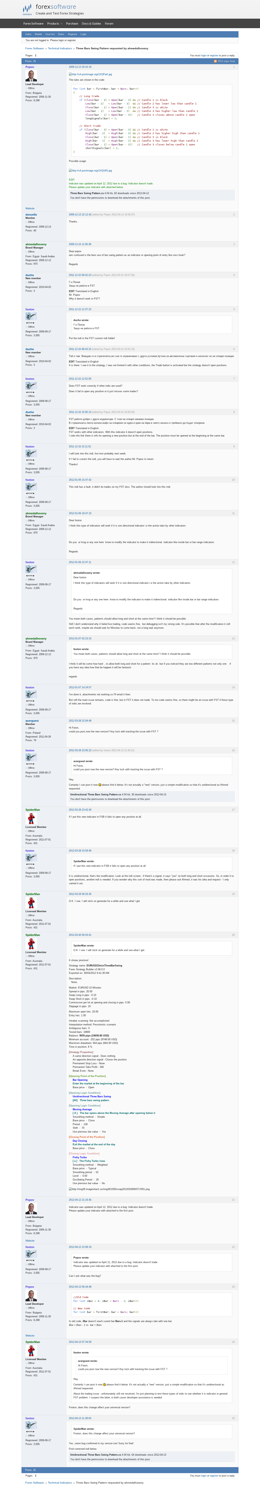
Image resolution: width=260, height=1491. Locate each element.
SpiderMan (33, 809)
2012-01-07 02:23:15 (80, 638)
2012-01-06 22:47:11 (80, 562)
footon (30, 309)
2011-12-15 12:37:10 (80, 309)
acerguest (32, 720)
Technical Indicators (60, 48)
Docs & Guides (91, 23)
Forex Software (33, 23)
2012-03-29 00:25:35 (80, 894)
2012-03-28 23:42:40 (80, 809)
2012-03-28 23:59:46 (80, 850)
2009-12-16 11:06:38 (80, 244)
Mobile (38, 34)
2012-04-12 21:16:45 (80, 1199)
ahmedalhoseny (36, 244)
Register (72, 34)
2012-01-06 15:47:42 (80, 479)
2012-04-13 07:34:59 (80, 1341)
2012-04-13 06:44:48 (80, 1286)
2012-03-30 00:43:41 (80, 934)
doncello (31, 214)
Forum (109, 23)
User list (50, 34)
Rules (61, 34)
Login (83, 34)
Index (28, 34)
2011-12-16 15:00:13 (80, 412)
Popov (30, 66)
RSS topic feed (226, 61)
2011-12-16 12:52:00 (80, 378)
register (214, 55)
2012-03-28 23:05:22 (80, 750)
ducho (30, 275)
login (203, 55)
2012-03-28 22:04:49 (80, 720)
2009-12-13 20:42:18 (80, 66)
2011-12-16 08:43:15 (80, 349)
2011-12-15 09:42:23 (80, 275)
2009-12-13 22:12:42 (80, 214)
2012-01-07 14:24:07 (80, 687)
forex (56, 6)
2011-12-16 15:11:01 (80, 446)
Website (30, 208)
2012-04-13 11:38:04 (80, 1418)
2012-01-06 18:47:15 (80, 513)
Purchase (72, 23)
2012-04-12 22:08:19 (80, 1247)
